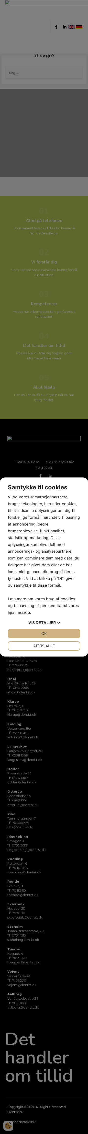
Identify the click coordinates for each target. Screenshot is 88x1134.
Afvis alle (44, 645)
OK (44, 633)
